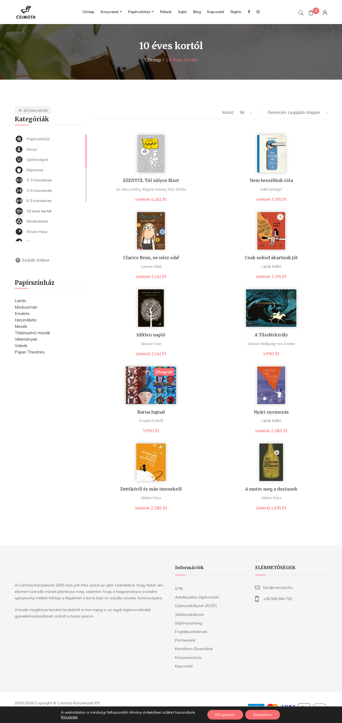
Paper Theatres (30, 352)
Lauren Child (151, 267)
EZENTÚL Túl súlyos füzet (151, 180)
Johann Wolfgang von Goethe (271, 344)
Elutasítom (262, 714)
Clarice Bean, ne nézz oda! (151, 257)
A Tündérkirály (271, 334)
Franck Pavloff (151, 421)
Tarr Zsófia (176, 189)
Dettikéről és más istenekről (151, 489)
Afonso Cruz (151, 344)
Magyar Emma (154, 189)
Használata (25, 319)
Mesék (21, 326)
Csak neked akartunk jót (271, 257)
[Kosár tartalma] (310, 13)
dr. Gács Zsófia (128, 189)
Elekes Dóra (151, 498)
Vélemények (26, 339)
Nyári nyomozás (271, 412)
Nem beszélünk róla (271, 180)
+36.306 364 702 (277, 598)
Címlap (153, 60)
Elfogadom (225, 714)
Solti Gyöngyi (271, 189)
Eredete (22, 313)
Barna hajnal (151, 412)
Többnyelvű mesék (32, 332)
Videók (21, 345)
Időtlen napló (151, 334)
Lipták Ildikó (271, 267)
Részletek (69, 717)
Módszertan (26, 307)
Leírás (20, 300)
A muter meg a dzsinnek (271, 489)
